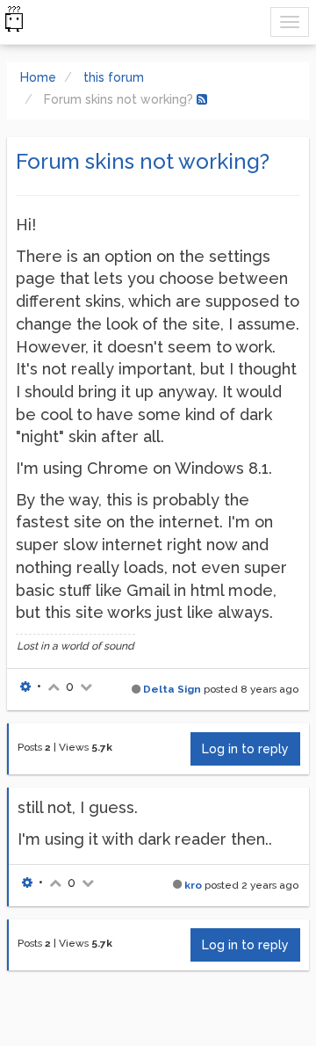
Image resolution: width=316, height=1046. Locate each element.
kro (193, 885)
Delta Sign (172, 689)
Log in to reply (245, 749)
